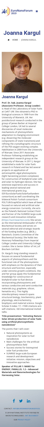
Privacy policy (24, 420)
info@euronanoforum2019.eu (26, 408)
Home (15, 40)
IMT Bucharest (31, 415)
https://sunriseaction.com (15, 219)
